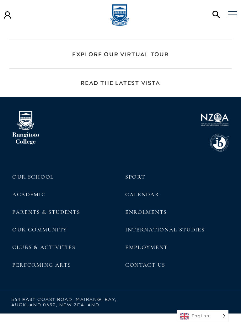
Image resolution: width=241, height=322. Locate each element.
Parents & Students (46, 211)
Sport (135, 176)
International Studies (165, 229)
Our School (33, 176)
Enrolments (146, 211)
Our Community (39, 229)
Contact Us (145, 264)
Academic (29, 194)
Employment (146, 247)
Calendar (142, 194)
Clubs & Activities (43, 247)
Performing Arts (41, 264)
